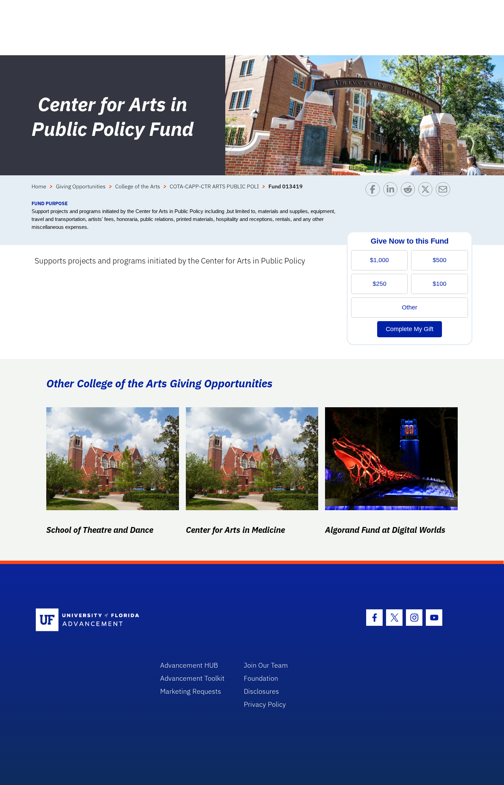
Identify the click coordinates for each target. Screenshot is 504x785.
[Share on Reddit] (409, 191)
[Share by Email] (444, 191)
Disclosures (261, 691)
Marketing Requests (190, 691)
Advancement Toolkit (192, 678)
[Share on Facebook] (374, 191)
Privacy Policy (265, 704)
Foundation (261, 678)
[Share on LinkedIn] (392, 191)
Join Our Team (266, 665)
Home (39, 186)
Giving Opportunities (81, 186)
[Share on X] (427, 191)
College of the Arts (137, 186)
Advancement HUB (189, 665)
